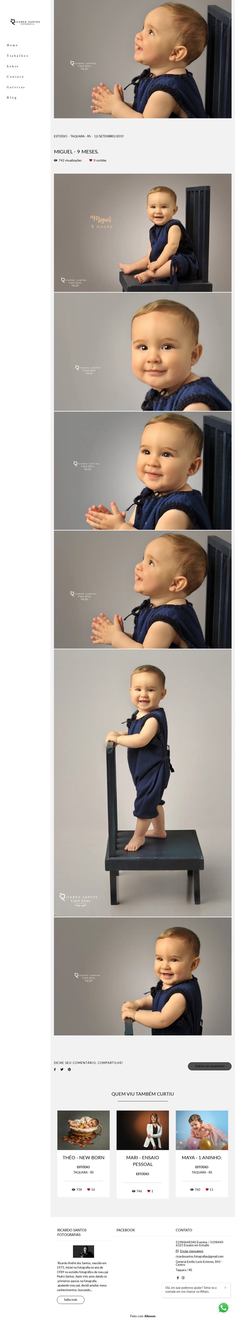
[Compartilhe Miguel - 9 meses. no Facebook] (55, 1069)
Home (12, 45)
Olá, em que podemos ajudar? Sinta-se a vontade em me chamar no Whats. (190, 1289)
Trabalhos (18, 55)
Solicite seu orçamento (209, 1066)
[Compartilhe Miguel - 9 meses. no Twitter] (61, 1069)
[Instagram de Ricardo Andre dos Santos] (183, 1278)
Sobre (13, 66)
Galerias (16, 87)
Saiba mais (70, 1299)
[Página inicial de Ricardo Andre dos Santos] (25, 22)
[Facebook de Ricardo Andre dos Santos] (178, 1278)
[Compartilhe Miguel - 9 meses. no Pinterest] (69, 1069)
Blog (12, 97)
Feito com (143, 1316)
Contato (15, 76)
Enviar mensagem (191, 1251)
